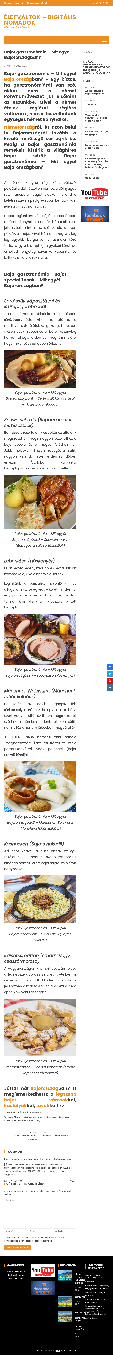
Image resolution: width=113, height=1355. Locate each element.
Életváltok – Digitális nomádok (40, 20)
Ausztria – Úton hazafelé (55, 1134)
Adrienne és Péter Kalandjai (17, 27)
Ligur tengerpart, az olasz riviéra (97, 146)
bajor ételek (20, 1117)
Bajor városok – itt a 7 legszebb (26, 1135)
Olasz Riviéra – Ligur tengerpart (97, 133)
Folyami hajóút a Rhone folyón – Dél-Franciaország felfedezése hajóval (96, 163)
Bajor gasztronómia (36, 1117)
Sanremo (90, 104)
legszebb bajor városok (40, 1097)
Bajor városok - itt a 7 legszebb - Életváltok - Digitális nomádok (38, 1159)
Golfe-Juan (92, 178)
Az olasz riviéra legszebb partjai (94, 92)
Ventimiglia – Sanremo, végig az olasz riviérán (96, 118)
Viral (58, 1350)
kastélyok (15, 1105)
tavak (42, 1105)
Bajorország (18, 79)
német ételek (20, 1120)
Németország (19, 127)
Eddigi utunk (22, 1112)
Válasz (73, 1181)
